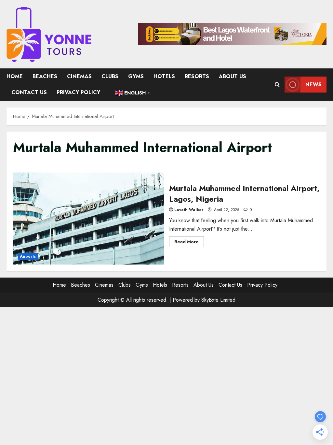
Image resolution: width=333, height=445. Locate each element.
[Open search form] (277, 84)
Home (15, 76)
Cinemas (79, 76)
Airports (28, 256)
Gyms (136, 76)
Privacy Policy (78, 92)
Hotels (164, 76)
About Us (232, 76)
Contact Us (29, 92)
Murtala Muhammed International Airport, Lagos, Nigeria (88, 214)
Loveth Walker (188, 210)
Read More (189, 242)
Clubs (109, 76)
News (313, 84)
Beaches (45, 76)
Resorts (197, 76)
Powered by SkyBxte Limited (204, 300)
